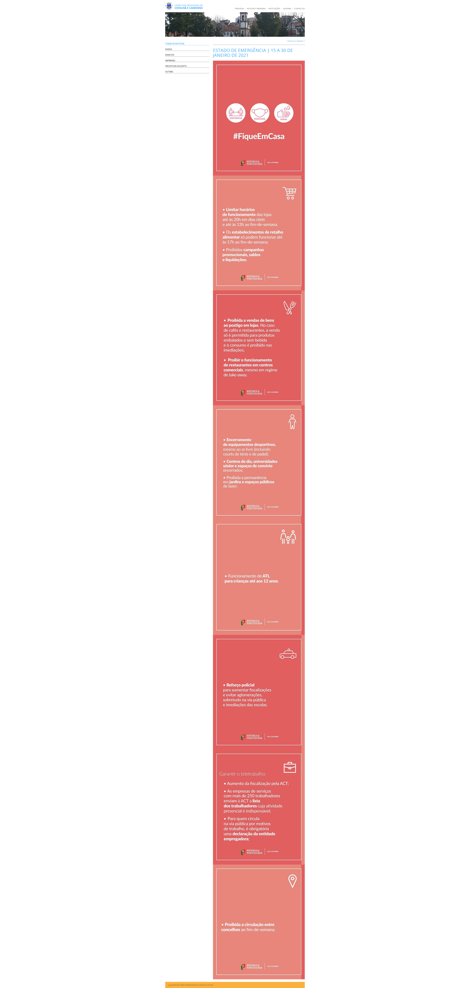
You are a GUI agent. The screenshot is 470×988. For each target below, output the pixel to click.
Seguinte (299, 41)
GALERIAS (287, 8)
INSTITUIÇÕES (274, 8)
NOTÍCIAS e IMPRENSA (256, 8)
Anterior (291, 41)
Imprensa (170, 60)
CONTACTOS (299, 8)
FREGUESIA (239, 8)
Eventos (169, 55)
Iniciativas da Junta (176, 66)
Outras (169, 71)
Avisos (168, 49)
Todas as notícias (174, 43)
